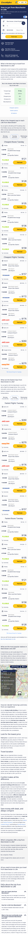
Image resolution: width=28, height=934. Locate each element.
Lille (25, 666)
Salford (25, 820)
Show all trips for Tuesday (14, 372)
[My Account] (16, 2)
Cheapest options (14, 108)
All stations (14, 113)
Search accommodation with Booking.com (14, 33)
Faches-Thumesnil (8, 822)
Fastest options (14, 110)
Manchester (16, 666)
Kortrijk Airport (21, 824)
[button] (19, 693)
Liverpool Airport (5, 824)
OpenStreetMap (20, 697)
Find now (19, 162)
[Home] (7, 2)
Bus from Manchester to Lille (8, 639)
